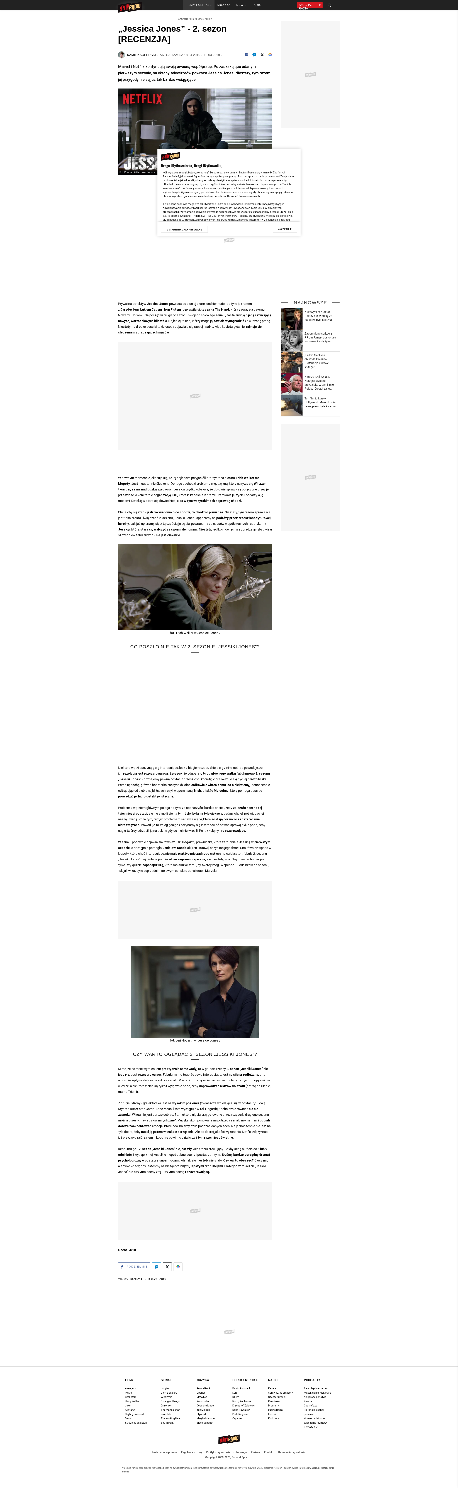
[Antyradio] (130, 8)
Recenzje (136, 1279)
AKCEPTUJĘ (285, 229)
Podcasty (312, 1380)
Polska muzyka (245, 1380)
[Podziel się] (246, 55)
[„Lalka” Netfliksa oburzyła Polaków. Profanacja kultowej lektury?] (292, 362)
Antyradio (183, 19)
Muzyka (203, 1380)
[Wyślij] (254, 55)
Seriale (167, 1380)
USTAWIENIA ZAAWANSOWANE (184, 229)
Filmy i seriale (197, 19)
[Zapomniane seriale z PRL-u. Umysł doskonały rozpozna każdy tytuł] (292, 340)
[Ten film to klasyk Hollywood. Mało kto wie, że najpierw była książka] (292, 405)
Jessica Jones (157, 1279)
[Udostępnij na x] (167, 1266)
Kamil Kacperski (141, 55)
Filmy (209, 19)
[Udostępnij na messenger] (156, 1266)
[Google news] (270, 54)
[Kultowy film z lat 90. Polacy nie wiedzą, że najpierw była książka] (292, 319)
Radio (272, 1380)
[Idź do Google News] (178, 1266)
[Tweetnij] (262, 55)
